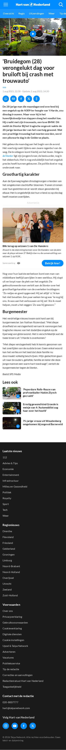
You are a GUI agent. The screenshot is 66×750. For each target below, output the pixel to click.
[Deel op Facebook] (21, 99)
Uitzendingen (36, 13)
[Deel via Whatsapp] (6, 99)
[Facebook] (24, 726)
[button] (6, 4)
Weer (52, 13)
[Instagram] (6, 726)
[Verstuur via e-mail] (13, 99)
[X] (32, 726)
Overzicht (8, 13)
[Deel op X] (29, 99)
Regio (21, 13)
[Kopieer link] (36, 99)
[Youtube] (15, 726)
